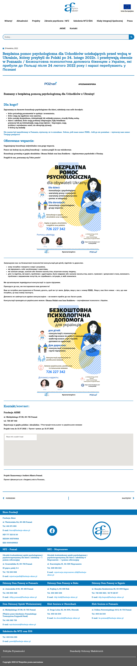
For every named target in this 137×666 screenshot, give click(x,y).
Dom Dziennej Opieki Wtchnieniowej (22, 604)
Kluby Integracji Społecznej (110, 21)
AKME (63, 28)
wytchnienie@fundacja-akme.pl (22, 624)
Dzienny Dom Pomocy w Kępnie (108, 583)
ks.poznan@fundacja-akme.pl (111, 618)
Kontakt (73, 28)
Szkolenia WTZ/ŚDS (83, 21)
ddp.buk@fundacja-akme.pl (65, 597)
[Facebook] (52, 530)
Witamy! (8, 21)
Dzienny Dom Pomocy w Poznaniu (20, 583)
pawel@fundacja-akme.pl (20, 641)
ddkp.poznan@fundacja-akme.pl (23, 597)
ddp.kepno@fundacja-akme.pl (111, 597)
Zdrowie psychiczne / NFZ (56, 21)
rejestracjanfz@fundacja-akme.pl (23, 576)
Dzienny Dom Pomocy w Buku (62, 583)
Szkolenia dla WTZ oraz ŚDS (17, 631)
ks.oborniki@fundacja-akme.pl (67, 618)
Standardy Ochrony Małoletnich (86, 651)
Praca (130, 21)
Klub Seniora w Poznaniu (105, 604)
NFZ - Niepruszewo (57, 549)
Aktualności (22, 21)
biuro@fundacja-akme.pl (19, 530)
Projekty (36, 21)
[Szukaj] (131, 36)
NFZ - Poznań (10, 549)
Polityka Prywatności (14, 651)
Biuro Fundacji (10, 512)
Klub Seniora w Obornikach (61, 604)
